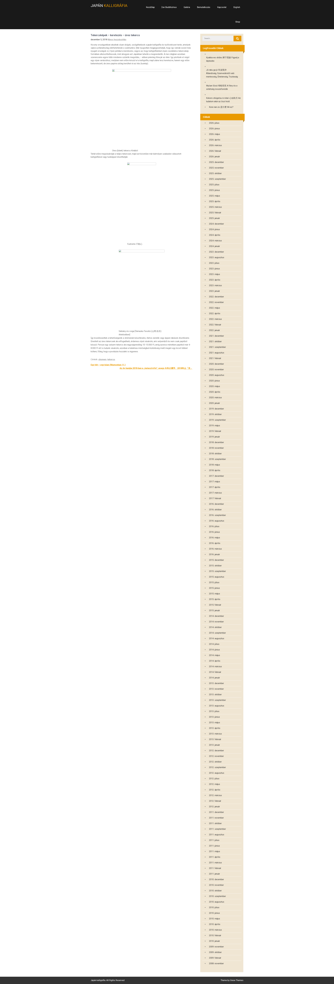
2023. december (216, 252)
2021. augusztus (216, 352)
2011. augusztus (216, 834)
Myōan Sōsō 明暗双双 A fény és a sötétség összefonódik (221, 87)
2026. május (214, 134)
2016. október (215, 509)
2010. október (215, 890)
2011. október (215, 823)
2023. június (214, 268)
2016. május (214, 537)
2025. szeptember (217, 179)
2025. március (215, 207)
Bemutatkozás (203, 7)
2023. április (214, 280)
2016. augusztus (216, 521)
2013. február (215, 739)
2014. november (216, 621)
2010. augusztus (216, 902)
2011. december (216, 812)
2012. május (214, 784)
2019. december (216, 408)
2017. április (214, 487)
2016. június (214, 532)
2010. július (214, 907)
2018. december (216, 442)
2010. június (214, 913)
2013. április (214, 728)
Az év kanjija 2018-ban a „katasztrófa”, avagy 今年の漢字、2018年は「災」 (156, 368)
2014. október (215, 627)
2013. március (215, 733)
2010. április (214, 924)
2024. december (216, 224)
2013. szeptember (217, 700)
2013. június (214, 717)
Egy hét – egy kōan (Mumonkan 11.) (108, 365)
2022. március (215, 319)
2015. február (215, 605)
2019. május (214, 425)
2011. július (214, 840)
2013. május (214, 722)
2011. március (215, 862)
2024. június (214, 229)
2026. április (214, 140)
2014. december (216, 616)
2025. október (215, 173)
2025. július (214, 184)
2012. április (214, 790)
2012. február (215, 801)
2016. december (216, 504)
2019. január (214, 437)
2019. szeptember (217, 420)
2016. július (214, 526)
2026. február (215, 151)
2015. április (214, 599)
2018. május (214, 465)
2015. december (216, 560)
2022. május (214, 308)
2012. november (216, 756)
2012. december (216, 750)
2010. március (215, 930)
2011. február (215, 868)
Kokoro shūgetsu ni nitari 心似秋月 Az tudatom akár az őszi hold (223, 100)
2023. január (214, 291)
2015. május (214, 593)
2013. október (215, 694)
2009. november (216, 946)
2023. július (214, 263)
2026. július (214, 123)
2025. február (215, 212)
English (236, 7)
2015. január (214, 610)
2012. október (215, 762)
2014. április (214, 661)
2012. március (215, 795)
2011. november (216, 818)
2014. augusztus (216, 638)
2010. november (216, 885)
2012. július (214, 778)
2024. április (214, 235)
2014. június (214, 649)
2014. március (215, 666)
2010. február (215, 935)
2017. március (215, 493)
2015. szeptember (217, 571)
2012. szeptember (217, 767)
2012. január (214, 806)
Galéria (187, 7)
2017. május (214, 481)
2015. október (215, 565)
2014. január (214, 677)
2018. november (216, 448)
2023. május (214, 274)
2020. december (216, 364)
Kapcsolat (221, 7)
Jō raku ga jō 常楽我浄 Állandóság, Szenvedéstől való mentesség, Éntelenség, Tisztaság (222, 73)
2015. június (214, 588)
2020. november (216, 369)
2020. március (215, 397)
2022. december (216, 296)
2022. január (214, 330)
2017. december (216, 476)
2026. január (214, 156)
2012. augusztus (216, 773)
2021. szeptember (217, 347)
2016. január (214, 554)
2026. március (215, 145)
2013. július (214, 711)
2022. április (214, 313)
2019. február (215, 431)
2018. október (215, 453)
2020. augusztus (216, 375)
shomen (102, 359)
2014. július (214, 644)
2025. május (214, 196)
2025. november (216, 168)
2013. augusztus (216, 705)
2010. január (214, 941)
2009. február (215, 958)
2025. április (214, 201)
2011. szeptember (217, 829)
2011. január (214, 874)
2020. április (214, 392)
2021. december (216, 336)
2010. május (214, 918)
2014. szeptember (217, 633)
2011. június (214, 846)
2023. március (215, 285)
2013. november (216, 689)
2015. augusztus (216, 577)
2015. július (214, 582)
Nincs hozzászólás (117, 39)
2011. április (214, 857)
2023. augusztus (216, 257)
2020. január (214, 403)
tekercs (111, 359)
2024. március (215, 240)
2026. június (214, 128)
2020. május (214, 386)
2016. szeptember (217, 515)
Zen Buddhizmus (169, 7)
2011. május (214, 851)
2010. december (216, 879)
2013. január (214, 745)
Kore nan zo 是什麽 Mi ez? (221, 107)
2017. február (215, 498)
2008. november (216, 963)
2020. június (214, 380)
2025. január (214, 218)
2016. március (215, 549)
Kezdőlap (150, 7)
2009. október (215, 952)
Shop (237, 22)
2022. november (216, 302)
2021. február (215, 358)
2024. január (214, 246)
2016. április (214, 543)
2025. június (214, 190)
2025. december (216, 162)
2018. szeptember (217, 459)
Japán (109, 5)
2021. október (215, 341)
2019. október (215, 414)
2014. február (215, 672)
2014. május (214, 655)
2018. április (214, 470)
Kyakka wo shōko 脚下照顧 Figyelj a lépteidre (222, 59)
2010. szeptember (217, 896)
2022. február (215, 324)
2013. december (216, 683)
